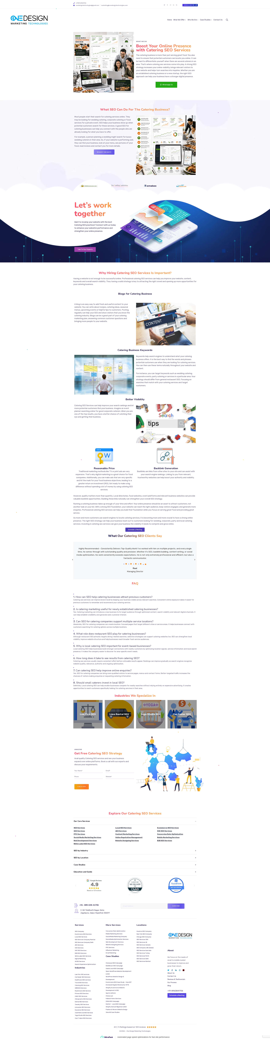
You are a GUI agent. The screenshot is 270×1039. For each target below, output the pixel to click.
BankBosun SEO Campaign (114, 966)
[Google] (176, 5)
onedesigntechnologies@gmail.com (87, 5)
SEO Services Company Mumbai (85, 939)
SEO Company (79, 931)
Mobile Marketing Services (168, 837)
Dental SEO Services (81, 1002)
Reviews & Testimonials (176, 979)
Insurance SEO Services (82, 1010)
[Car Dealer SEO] (182, 714)
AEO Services (121, 831)
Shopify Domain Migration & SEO (116, 1007)
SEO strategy (156, 499)
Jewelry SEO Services (82, 1004)
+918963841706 (81, 3)
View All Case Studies (112, 1012)
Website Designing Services (127, 841)
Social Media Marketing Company (116, 936)
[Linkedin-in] (173, 5)
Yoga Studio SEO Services (83, 1015)
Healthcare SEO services (83, 980)
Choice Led (109, 996)
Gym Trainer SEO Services (83, 1018)
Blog (169, 986)
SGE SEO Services (164, 831)
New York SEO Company (144, 934)
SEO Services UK (142, 942)
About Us (170, 973)
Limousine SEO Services (82, 1007)
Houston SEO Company (144, 931)
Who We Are (192, 20)
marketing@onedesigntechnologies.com (114, 5)
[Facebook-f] (167, 5)
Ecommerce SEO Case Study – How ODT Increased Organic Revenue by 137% (119, 983)
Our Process (172, 982)
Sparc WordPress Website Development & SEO (118, 972)
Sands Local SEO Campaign (114, 968)
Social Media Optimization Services (117, 939)
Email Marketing (111, 953)
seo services (165, 64)
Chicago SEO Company (144, 937)
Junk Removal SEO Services (84, 1013)
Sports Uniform (111, 993)
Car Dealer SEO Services (82, 977)
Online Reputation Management (128, 837)
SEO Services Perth (143, 956)
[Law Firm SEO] (88, 714)
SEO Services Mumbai (143, 961)
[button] (75, 885)
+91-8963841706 (175, 991)
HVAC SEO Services (81, 996)
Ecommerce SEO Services (168, 828)
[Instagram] (170, 5)
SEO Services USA (142, 939)
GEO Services (79, 831)
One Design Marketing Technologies (139, 1031)
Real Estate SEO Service (83, 991)
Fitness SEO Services (81, 993)
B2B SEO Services (164, 841)
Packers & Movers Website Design (116, 1009)
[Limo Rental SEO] (119, 714)
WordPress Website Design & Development (115, 978)
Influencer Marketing (112, 950)
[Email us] (74, 5)
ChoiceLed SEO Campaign (114, 963)
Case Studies (205, 20)
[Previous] (72, 560)
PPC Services (79, 834)
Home (169, 20)
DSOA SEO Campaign (112, 1001)
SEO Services (79, 828)
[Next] (195, 560)
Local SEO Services (123, 828)
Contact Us (217, 20)
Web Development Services (85, 841)
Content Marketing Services (127, 834)
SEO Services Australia (144, 950)
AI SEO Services (80, 961)
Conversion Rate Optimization (170, 834)
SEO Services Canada (143, 945)
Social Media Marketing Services (87, 837)
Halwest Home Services (113, 998)
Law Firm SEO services (82, 974)
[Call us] (74, 3)
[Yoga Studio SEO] (150, 714)
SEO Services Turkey (143, 953)
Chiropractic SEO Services (83, 999)
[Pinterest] (183, 970)
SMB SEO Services (80, 988)
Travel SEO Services (81, 983)
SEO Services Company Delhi (84, 942)
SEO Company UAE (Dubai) (145, 947)
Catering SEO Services (82, 985)
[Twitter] (164, 5)
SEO (194, 64)
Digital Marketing (80, 959)
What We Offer (179, 20)
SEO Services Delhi (142, 958)
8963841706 (83, 236)
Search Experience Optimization (85, 964)
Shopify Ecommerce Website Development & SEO (115, 989)
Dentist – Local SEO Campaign (115, 1004)
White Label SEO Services (84, 844)
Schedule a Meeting (176, 995)
